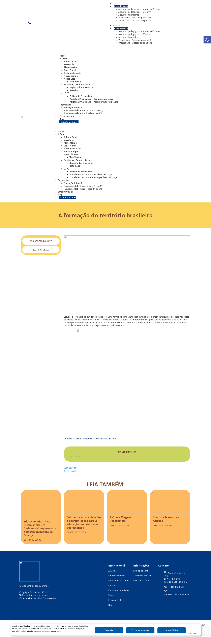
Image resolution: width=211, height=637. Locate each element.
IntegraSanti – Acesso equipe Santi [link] (135, 20)
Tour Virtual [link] (75, 81)
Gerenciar (109, 630)
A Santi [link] (63, 58)
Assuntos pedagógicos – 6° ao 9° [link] (134, 11)
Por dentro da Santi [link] (41, 241)
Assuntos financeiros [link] (128, 14)
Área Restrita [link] (121, 6)
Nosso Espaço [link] (71, 78)
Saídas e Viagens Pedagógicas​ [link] (120, 519)
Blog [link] (61, 119)
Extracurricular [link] (67, 116)
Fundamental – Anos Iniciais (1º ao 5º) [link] (83, 110)
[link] (207, 39)
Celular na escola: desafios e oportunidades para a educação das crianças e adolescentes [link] (84, 522)
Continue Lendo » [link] (33, 539)
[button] (121, 126)
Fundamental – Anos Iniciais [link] (118, 583)
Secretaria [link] (117, 3)
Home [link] (62, 55)
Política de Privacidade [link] (81, 96)
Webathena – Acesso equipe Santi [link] (135, 17)
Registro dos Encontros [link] (81, 87)
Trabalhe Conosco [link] (142, 575)
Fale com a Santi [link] (141, 580)
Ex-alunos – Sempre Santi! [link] (77, 84)
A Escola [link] (112, 570)
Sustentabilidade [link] (72, 73)
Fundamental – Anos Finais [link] (118, 593)
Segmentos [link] (65, 104)
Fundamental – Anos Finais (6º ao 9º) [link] (83, 113)
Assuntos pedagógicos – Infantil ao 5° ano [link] (139, 8)
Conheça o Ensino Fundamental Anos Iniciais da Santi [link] (90, 438)
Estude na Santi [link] (69, 121)
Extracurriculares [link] (116, 600)
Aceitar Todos (171, 630)
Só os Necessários (140, 630)
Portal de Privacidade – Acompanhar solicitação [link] (93, 101)
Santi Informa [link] (41, 249)
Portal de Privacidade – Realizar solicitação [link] (91, 98)
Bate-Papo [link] (74, 90)
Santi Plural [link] (70, 70)
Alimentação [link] (70, 67)
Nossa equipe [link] (71, 75)
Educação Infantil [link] (73, 107)
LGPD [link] (66, 93)
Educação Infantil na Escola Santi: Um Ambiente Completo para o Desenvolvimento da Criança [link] (40, 528)
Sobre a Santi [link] (70, 61)
